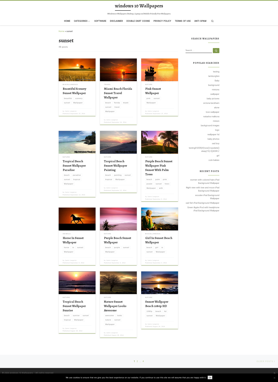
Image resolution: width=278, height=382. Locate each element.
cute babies (214, 160)
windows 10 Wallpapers (21, 373)
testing (216, 71)
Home (61, 31)
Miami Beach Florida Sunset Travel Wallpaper (118, 93)
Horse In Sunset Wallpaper (73, 240)
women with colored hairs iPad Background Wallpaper (204, 181)
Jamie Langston (71, 111)
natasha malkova (211, 116)
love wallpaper (212, 112)
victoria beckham (211, 103)
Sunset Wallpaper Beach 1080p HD (156, 303)
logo (217, 130)
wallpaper (214, 94)
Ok (210, 377)
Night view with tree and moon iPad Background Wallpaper (202, 189)
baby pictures (213, 98)
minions (215, 89)
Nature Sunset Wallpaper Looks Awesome (115, 305)
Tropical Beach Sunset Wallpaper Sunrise (74, 305)
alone (216, 107)
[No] (274, 377)
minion (216, 121)
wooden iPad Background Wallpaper (207, 197)
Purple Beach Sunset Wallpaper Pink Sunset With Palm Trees (158, 167)
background (213, 85)
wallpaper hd (213, 134)
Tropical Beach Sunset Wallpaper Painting (115, 165)
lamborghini (213, 76)
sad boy (215, 143)
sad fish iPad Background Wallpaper (202, 203)
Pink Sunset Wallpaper (153, 91)
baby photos (213, 139)
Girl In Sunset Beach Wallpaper (158, 240)
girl (218, 155)
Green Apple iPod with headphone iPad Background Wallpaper (203, 209)
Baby (217, 80)
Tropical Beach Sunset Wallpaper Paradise (74, 165)
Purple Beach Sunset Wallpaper (117, 240)
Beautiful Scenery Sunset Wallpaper (74, 91)
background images (210, 125)
